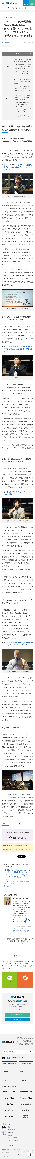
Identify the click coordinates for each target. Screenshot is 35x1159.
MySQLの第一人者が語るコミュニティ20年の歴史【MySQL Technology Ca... (18, 871)
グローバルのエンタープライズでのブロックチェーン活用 (23, 111)
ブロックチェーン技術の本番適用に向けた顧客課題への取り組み (23, 97)
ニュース (5, 1071)
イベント (5, 1080)
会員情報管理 (11, 1129)
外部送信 (10, 1145)
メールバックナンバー (18, 1010)
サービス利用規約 (12, 1138)
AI (8, 8)
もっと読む (7, 886)
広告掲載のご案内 (26, 1063)
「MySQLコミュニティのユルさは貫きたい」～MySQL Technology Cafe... (17, 883)
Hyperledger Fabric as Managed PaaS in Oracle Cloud (18, 643)
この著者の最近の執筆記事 (21, 931)
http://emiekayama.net (19, 924)
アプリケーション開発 (18, 8)
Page (7, 66)
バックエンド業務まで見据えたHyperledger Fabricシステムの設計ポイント (23, 89)
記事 (22, 1071)
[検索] (3, 8)
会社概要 (10, 1135)
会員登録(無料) (19, 845)
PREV (5, 823)
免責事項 (10, 1132)
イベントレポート (6, 46)
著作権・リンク (12, 1127)
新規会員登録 (18, 1014)
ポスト (22, 856)
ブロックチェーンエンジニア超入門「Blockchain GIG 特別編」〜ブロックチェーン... (17, 877)
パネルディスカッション (23, 116)
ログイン (16, 850)
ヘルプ (10, 1124)
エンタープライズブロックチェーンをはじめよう (23, 72)
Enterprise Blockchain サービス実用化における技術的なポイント (23, 104)
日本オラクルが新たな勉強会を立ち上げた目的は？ (22, 60)
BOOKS (23, 1080)
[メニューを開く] (3, 3)
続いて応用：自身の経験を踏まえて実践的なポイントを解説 (22, 81)
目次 (17, 53)
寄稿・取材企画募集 (10, 1063)
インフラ (31, 8)
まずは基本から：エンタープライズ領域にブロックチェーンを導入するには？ (22, 66)
